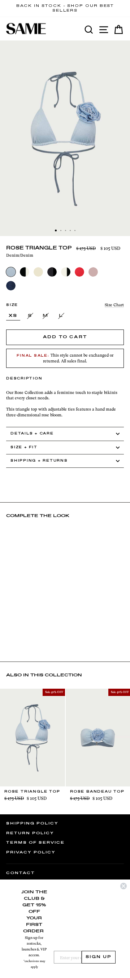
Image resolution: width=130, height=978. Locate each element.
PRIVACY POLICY (31, 852)
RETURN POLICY (30, 833)
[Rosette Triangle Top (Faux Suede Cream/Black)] (65, 272)
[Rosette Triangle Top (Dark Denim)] (11, 285)
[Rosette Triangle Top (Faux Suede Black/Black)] (52, 272)
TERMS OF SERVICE (35, 842)
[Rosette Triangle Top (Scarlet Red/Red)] (79, 272)
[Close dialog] (123, 886)
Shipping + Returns (39, 461)
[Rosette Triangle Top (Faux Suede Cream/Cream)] (38, 272)
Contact (20, 873)
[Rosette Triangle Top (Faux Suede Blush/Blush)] (93, 272)
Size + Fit (24, 447)
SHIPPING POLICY (32, 823)
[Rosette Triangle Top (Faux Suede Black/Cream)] (24, 272)
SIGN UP (99, 957)
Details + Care (32, 434)
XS (13, 316)
